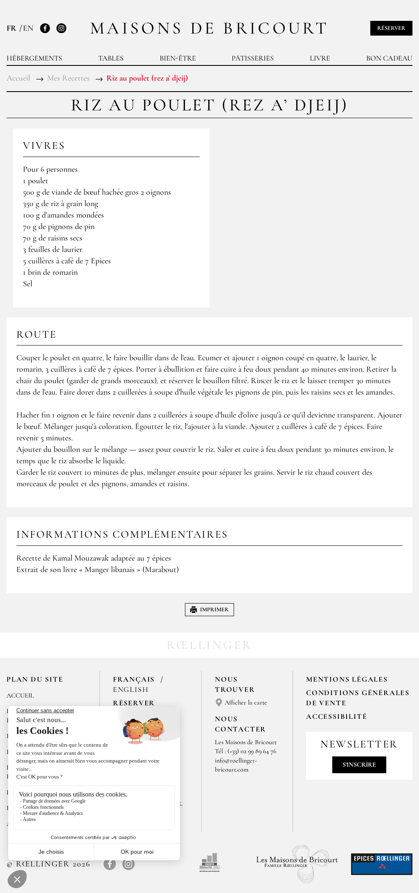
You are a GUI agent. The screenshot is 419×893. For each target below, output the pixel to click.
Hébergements (34, 58)
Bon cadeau (389, 58)
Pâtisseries (253, 58)
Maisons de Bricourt (209, 28)
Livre (320, 58)
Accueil (20, 695)
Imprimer (214, 609)
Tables (111, 58)
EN (28, 28)
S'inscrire (359, 765)
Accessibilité (336, 716)
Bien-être (178, 58)
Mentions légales (347, 679)
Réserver (391, 28)
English (131, 689)
